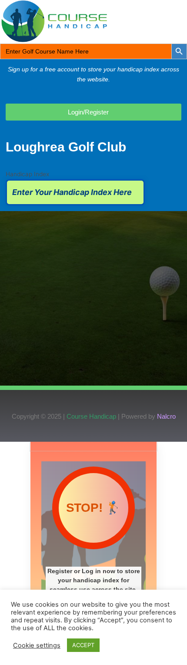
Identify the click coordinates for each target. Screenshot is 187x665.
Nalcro (166, 416)
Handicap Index (27, 174)
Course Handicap (91, 416)
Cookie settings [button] (36, 645)
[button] (158, 21)
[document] (93, 553)
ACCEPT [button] (83, 644)
